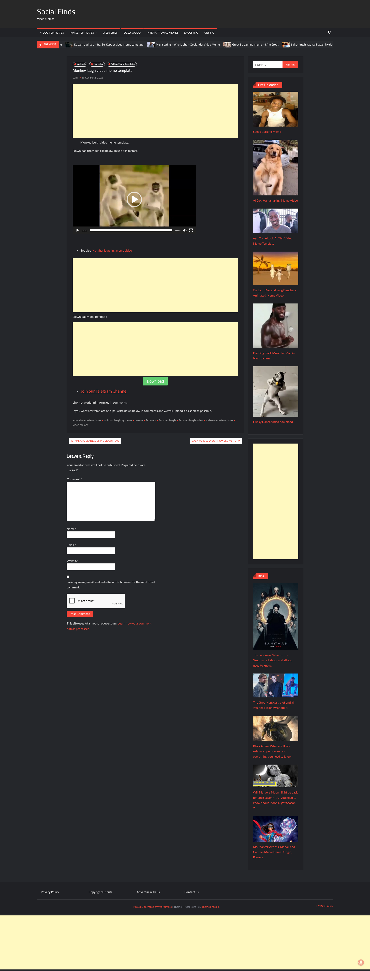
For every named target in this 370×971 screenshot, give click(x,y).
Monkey (151, 420)
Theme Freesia (210, 906)
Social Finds (56, 11)
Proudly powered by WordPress (152, 906)
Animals (81, 64)
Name (71, 529)
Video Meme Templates (123, 64)
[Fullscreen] (191, 230)
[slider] (131, 230)
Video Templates (52, 32)
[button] (134, 199)
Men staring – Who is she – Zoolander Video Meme (166, 44)
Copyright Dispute (101, 892)
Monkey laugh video (191, 420)
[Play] (78, 230)
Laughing (191, 32)
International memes (162, 32)
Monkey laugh (167, 420)
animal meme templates (87, 420)
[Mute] (185, 230)
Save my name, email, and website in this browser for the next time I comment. (111, 584)
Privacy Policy (50, 892)
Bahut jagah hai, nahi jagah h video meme (295, 44)
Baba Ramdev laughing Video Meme (214, 440)
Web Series (110, 32)
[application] (134, 199)
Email (71, 545)
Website (72, 561)
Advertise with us (148, 892)
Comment (74, 479)
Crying (209, 32)
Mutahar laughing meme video (112, 250)
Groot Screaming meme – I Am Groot (233, 44)
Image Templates (82, 32)
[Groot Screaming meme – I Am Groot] (206, 44)
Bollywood (132, 32)
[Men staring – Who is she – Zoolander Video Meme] (129, 44)
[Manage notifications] (361, 962)
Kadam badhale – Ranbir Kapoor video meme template (87, 44)
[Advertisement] (155, 111)
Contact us (191, 892)
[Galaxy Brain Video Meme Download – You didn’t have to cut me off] (329, 44)
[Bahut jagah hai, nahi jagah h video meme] (264, 44)
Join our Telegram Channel (104, 391)
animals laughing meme (118, 420)
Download (155, 381)
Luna (75, 77)
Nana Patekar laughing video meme (97, 440)
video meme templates (219, 420)
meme (139, 420)
